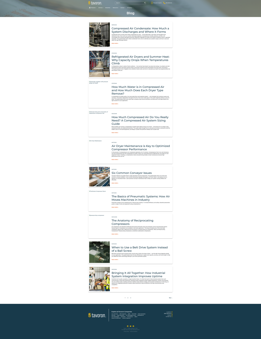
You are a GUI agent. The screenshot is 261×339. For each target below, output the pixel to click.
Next (171, 297)
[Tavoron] (95, 2)
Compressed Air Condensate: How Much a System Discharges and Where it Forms (140, 30)
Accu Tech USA (115, 313)
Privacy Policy (126, 331)
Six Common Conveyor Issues (132, 173)
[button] (103, 8)
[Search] (145, 2)
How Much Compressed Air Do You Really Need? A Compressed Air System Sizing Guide (140, 120)
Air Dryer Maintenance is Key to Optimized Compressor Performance (141, 147)
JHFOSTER (123, 316)
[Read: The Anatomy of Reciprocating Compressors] (96, 215)
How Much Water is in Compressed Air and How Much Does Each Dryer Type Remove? (138, 90)
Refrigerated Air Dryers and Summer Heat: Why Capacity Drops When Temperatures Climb (140, 60)
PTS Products (130, 316)
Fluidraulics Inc (140, 315)
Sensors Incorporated (116, 318)
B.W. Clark (134, 313)
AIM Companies (122, 313)
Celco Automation (141, 313)
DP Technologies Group (131, 315)
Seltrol (136, 316)
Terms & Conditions (133, 331)
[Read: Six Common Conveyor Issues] (99, 176)
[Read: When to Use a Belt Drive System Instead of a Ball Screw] (99, 252)
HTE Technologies (115, 316)
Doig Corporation (120, 315)
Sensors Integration (126, 318)
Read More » (115, 43)
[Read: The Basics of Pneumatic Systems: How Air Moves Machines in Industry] (97, 191)
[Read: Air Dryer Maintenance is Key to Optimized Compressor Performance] (95, 140)
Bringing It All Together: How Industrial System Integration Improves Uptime (138, 274)
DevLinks (113, 315)
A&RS (129, 313)
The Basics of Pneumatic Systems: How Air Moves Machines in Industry (141, 198)
